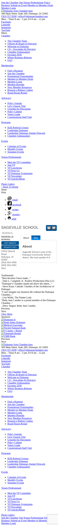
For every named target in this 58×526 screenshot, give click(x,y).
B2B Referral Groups (17, 127)
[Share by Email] (54, 228)
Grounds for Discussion (19, 109)
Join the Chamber (9, 2)
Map (36, 238)
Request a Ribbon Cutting (20, 90)
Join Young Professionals (31, 2)
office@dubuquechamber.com (33, 16)
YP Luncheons (14, 168)
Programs (6, 122)
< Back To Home (9, 187)
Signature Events (15, 152)
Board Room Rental (17, 93)
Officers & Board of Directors (22, 43)
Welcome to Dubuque (18, 46)
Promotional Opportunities (20, 76)
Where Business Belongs (19, 57)
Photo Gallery (8, 184)
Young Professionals (11, 157)
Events (4, 141)
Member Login (8, 8)
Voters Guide (13, 114)
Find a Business (15, 70)
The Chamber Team (17, 41)
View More (6, 314)
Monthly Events (15, 149)
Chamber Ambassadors (18, 52)
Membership (7, 65)
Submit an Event (19, 5)
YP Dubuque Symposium (19, 173)
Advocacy (6, 98)
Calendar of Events (16, 146)
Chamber (5, 35)
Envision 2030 (14, 54)
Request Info (10, 247)
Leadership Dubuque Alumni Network (26, 133)
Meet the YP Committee (19, 162)
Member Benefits (15, 84)
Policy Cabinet (14, 111)
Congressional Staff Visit (19, 117)
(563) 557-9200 (9, 16)
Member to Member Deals (40, 5)
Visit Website (10, 243)
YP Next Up (13, 170)
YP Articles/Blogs (16, 179)
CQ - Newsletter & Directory (21, 49)
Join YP (11, 165)
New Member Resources (19, 87)
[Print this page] (49, 228)
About (26, 238)
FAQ (9, 60)
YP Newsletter (14, 176)
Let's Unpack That (16, 106)
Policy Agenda (14, 103)
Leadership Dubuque (17, 130)
